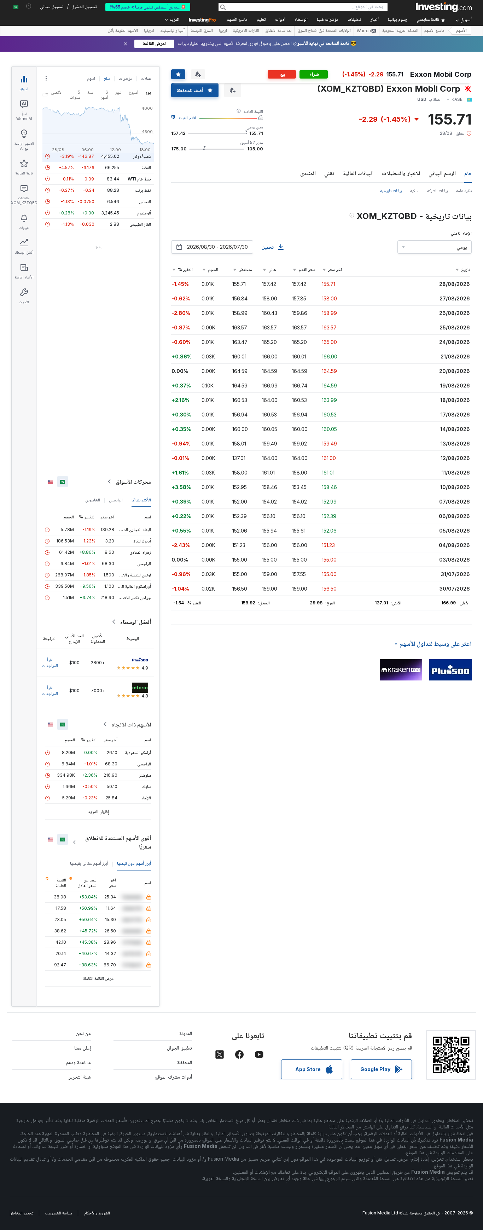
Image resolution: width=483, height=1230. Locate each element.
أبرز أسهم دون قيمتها (134, 863)
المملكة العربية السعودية (400, 31)
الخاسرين (92, 499)
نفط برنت (143, 190)
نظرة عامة (464, 190)
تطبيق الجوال (179, 1048)
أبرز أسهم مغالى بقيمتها (89, 863)
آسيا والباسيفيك (172, 31)
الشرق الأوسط (202, 31)
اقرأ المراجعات (50, 662)
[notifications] (29, 6)
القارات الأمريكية (246, 31)
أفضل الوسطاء (135, 621)
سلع (107, 78)
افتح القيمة (187, 117)
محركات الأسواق (133, 481)
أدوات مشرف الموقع (173, 1077)
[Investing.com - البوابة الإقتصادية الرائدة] (444, 7)
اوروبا (223, 31)
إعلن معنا (82, 1048)
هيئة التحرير (80, 1077)
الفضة (146, 167)
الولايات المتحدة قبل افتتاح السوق (324, 31)
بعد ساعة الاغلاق (278, 31)
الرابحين (116, 499)
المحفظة (184, 1062)
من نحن (83, 1033)
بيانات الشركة (437, 190)
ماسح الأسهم (237, 20)
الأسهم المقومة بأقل (123, 31)
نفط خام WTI (139, 179)
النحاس (145, 201)
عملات (146, 78)
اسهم (91, 78)
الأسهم (461, 31)
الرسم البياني (442, 173)
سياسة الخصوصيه (58, 1212)
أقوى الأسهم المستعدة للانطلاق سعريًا (118, 842)
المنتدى (308, 173)
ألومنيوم (144, 212)
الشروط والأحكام (97, 1212)
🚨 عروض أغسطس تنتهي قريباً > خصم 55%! (148, 7)
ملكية (414, 190)
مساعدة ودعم (78, 1062)
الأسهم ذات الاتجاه (131, 724)
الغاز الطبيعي (140, 224)
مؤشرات (125, 78)
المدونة (185, 1033)
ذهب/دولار (142, 156)
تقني (329, 173)
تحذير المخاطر (21, 1212)
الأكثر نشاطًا (141, 499)
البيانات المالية (358, 173)
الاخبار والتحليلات (401, 173)
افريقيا (149, 31)
